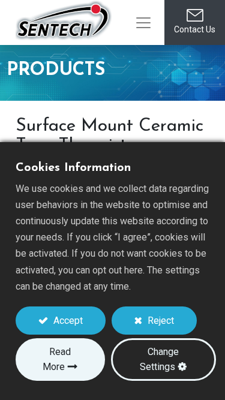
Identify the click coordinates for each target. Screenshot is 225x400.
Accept (67, 320)
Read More (57, 359)
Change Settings (159, 359)
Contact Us (194, 29)
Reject (159, 320)
